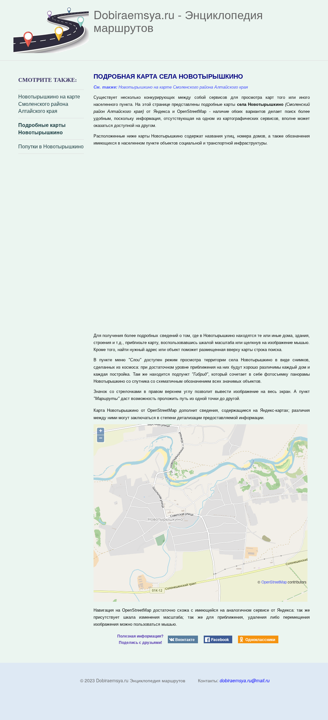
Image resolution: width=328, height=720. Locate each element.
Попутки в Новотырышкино (51, 146)
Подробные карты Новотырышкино (42, 128)
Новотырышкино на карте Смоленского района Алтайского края (49, 104)
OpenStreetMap (274, 581)
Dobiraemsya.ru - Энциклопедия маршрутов (178, 20)
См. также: (105, 87)
